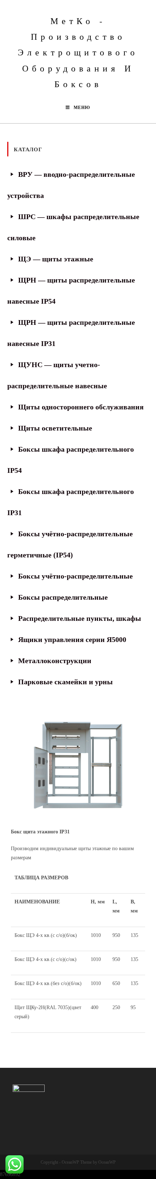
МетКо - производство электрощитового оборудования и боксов (78, 52)
